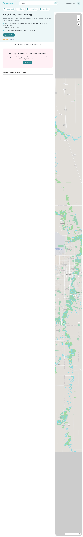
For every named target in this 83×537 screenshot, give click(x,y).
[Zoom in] (78, 16)
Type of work (9, 9)
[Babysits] (8, 3)
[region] (68, 274)
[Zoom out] (78, 19)
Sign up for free (9, 35)
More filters (45, 9)
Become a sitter (70, 3)
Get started (27, 62)
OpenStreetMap (75, 534)
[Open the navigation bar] (78, 3)
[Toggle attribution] (80, 534)
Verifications (32, 9)
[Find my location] (78, 24)
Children (21, 9)
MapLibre (67, 534)
